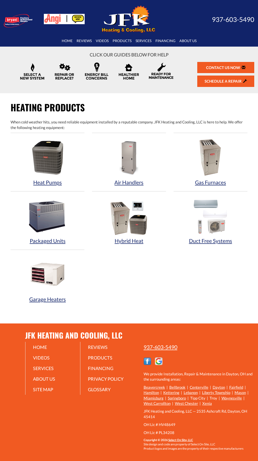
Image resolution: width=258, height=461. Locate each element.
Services (143, 41)
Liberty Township (216, 392)
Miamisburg (154, 398)
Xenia (207, 403)
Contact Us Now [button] (224, 67)
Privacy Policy (105, 379)
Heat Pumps (47, 182)
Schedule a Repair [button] (224, 81)
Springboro (177, 398)
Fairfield (236, 387)
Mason (240, 392)
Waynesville (231, 398)
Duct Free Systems (210, 241)
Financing (165, 41)
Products (122, 41)
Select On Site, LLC (180, 440)
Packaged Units (48, 241)
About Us (188, 41)
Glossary (99, 389)
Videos (102, 41)
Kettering (171, 392)
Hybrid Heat (129, 241)
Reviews (84, 41)
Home (67, 41)
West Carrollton (157, 403)
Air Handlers (128, 182)
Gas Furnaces (210, 182)
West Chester (186, 403)
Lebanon (191, 392)
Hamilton (151, 392)
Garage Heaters (47, 299)
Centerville (199, 387)
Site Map (43, 389)
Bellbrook (177, 387)
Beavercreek (154, 387)
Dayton (219, 387)
